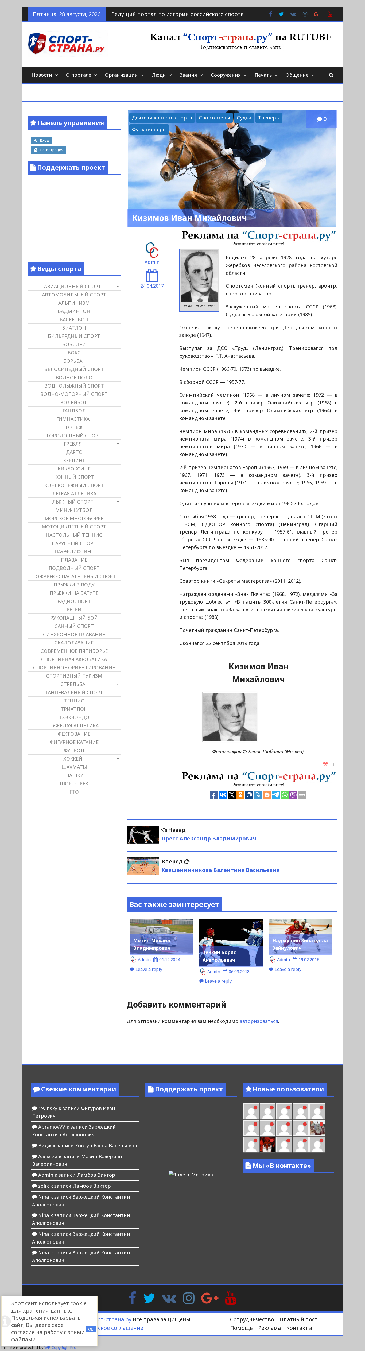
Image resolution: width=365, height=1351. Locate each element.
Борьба (72, 361)
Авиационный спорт (72, 286)
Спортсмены (214, 117)
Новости (42, 75)
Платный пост (298, 1319)
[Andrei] (300, 1144)
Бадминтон (74, 311)
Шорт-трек (74, 783)
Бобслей (74, 344)
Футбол (74, 750)
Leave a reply (148, 969)
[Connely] (267, 1128)
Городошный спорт (74, 435)
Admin (152, 262)
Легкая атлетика (74, 493)
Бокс (74, 352)
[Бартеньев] (284, 1144)
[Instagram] (188, 1297)
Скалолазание (74, 642)
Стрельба (72, 684)
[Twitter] (149, 1297)
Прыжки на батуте (74, 593)
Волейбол (74, 402)
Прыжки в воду (74, 584)
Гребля (73, 444)
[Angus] (267, 1111)
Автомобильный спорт (74, 294)
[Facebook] (132, 1297)
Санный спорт (74, 626)
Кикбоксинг (74, 468)
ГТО (74, 792)
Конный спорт (74, 477)
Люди (159, 75)
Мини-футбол (74, 510)
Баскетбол (74, 319)
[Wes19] (317, 1128)
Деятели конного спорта (162, 117)
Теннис (74, 700)
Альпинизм (74, 303)
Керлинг (74, 460)
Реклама (269, 1327)
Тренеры (269, 117)
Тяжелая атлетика (74, 725)
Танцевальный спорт (74, 692)
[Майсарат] (267, 1144)
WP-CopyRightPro (60, 1347)
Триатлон (74, 709)
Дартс (74, 452)
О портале (78, 75)
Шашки (74, 775)
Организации (121, 75)
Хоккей (72, 758)
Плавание (74, 560)
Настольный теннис (74, 535)
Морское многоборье (74, 518)
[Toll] (300, 1111)
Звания (188, 75)
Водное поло (74, 377)
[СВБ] (317, 1144)
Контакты (299, 1327)
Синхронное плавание (74, 634)
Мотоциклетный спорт (74, 526)
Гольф (74, 427)
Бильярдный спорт (74, 336)
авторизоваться (259, 1021)
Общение (297, 75)
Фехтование (74, 734)
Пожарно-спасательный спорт (74, 576)
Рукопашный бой (74, 618)
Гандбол (74, 410)
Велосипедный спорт (74, 369)
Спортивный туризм (74, 676)
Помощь (241, 1327)
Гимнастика (73, 419)
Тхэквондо (74, 717)
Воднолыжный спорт (74, 386)
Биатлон (74, 328)
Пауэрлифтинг (74, 551)
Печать (263, 75)
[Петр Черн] (317, 1111)
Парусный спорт (74, 543)
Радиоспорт (74, 601)
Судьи (244, 117)
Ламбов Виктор (96, 1175)
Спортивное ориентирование (74, 667)
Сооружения (226, 75)
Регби (74, 609)
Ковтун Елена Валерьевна (106, 1145)
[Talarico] (284, 1111)
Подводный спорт (74, 568)
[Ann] (251, 1128)
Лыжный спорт (73, 502)
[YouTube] (230, 1297)
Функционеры (149, 129)
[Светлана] (284, 1128)
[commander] (300, 1128)
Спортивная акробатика (74, 659)
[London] (251, 1111)
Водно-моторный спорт (74, 394)
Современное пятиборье (74, 651)
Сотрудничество (252, 1319)
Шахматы (74, 767)
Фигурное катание (74, 742)
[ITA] (251, 1144)
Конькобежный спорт (74, 485)
